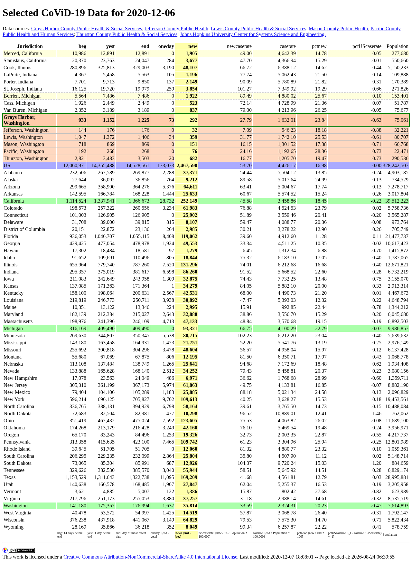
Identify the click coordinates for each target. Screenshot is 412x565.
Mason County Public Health (338, 28)
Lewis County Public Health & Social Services (258, 28)
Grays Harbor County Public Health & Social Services (86, 28)
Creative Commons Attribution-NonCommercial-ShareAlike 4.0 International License (150, 557)
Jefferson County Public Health (176, 28)
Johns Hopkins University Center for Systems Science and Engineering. (253, 34)
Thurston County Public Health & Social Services (126, 34)
